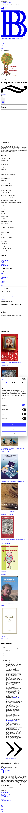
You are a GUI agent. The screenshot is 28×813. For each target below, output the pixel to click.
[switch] (24, 410)
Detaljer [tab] (14, 382)
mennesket (3, 261)
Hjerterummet (9, 720)
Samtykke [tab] (5, 382)
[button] (14, 161)
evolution (3, 259)
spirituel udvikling (5, 265)
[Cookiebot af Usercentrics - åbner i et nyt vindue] (20, 379)
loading (2, 98)
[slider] (14, 66)
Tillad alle (14, 424)
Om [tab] (23, 382)
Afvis (14, 433)
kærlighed (3, 262)
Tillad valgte (14, 429)
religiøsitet (3, 264)
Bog (2, 95)
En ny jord (13, 722)
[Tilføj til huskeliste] (3, 102)
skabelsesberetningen (5, 260)
